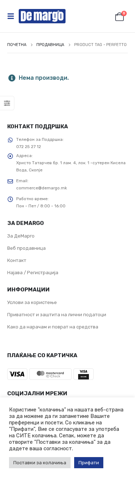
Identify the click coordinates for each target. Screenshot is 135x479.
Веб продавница (26, 248)
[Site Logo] (42, 16)
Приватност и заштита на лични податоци (56, 314)
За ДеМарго (21, 236)
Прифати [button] (88, 462)
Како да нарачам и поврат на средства (52, 327)
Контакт (16, 260)
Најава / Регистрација (32, 272)
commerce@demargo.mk (41, 187)
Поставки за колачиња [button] (39, 462)
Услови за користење (32, 302)
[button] (13, 16)
